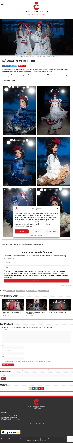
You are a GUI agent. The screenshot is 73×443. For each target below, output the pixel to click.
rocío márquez (21, 290)
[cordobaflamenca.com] (36, 8)
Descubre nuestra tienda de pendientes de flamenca (22, 245)
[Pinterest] (39, 388)
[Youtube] (42, 388)
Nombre (4, 345)
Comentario (5, 329)
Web (3, 356)
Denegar (36, 231)
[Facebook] (33, 388)
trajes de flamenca (32, 290)
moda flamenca (10, 290)
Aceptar (21, 231)
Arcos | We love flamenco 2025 (58, 312)
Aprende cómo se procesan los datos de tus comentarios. (36, 370)
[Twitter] (36, 388)
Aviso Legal (31, 440)
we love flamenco (44, 290)
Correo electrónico (7, 350)
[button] (57, 209)
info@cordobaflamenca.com (9, 417)
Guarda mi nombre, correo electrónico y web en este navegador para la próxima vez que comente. (28, 361)
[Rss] (30, 388)
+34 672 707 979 (17, 419)
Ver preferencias (51, 231)
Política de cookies (36, 235)
